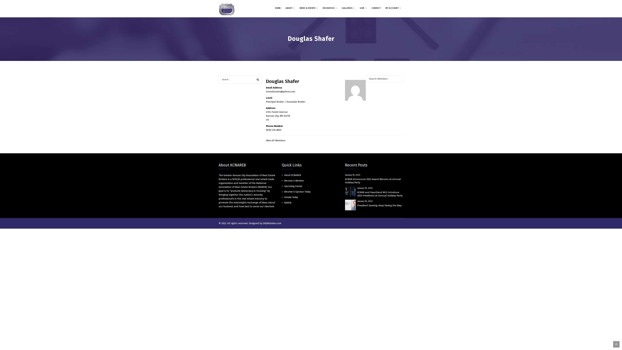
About (289, 8)
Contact (375, 8)
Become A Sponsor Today (297, 191)
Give (362, 8)
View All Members (275, 140)
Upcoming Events (293, 186)
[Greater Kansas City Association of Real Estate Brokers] (227, 9)
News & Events (308, 8)
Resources (329, 8)
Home (278, 8)
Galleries (347, 8)
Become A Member (294, 180)
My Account (392, 8)
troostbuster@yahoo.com (280, 91)
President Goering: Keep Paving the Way (379, 205)
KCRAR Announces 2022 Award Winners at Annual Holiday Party (373, 181)
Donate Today (291, 197)
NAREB (287, 202)
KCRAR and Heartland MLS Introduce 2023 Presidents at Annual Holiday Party (380, 194)
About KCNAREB (292, 175)
